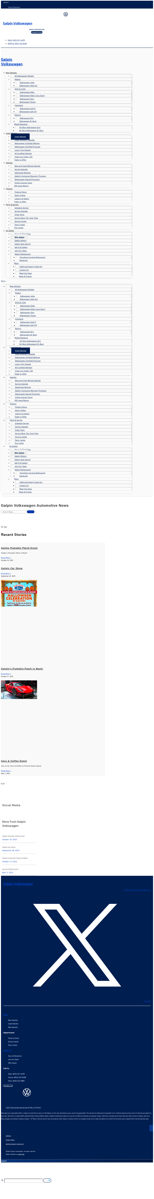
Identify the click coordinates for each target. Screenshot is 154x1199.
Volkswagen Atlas (27, 92)
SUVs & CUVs (20, 89)
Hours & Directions (23, 234)
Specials (9, 162)
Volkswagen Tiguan (27, 102)
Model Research (21, 124)
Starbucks (23, 260)
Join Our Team (21, 250)
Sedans (18, 79)
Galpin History (21, 240)
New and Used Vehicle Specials (27, 166)
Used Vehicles (11, 133)
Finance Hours (21, 192)
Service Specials (21, 169)
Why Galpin (19, 237)
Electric (18, 115)
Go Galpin (10, 230)
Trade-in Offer (20, 160)
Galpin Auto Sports (23, 244)
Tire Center (18, 227)
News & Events (25, 276)
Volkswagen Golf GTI (28, 111)
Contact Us (24, 270)
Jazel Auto (21, 1154)
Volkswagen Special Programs (27, 179)
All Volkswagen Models (24, 76)
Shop (5, 1014)
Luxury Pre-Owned (23, 150)
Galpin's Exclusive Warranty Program (30, 176)
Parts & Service (12, 204)
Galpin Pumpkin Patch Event (19, 548)
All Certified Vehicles (23, 153)
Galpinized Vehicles (23, 172)
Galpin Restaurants (23, 254)
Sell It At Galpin (21, 247)
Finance (9, 188)
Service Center (21, 221)
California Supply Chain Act (30, 266)
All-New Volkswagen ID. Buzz (31, 130)
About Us (7, 1050)
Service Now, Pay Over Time (26, 218)
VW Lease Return (21, 186)
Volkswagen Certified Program (27, 146)
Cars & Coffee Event (14, 761)
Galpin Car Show (12, 568)
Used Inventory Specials (25, 140)
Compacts (19, 105)
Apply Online (20, 195)
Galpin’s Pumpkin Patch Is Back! (22, 668)
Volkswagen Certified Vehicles (27, 143)
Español (5, 2)
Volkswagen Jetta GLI (28, 85)
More (16, 263)
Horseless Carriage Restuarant (32, 257)
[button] (66, 281)
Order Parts (19, 214)
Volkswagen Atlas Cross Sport (32, 95)
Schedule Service (22, 208)
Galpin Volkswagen (17, 23)
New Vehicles (11, 72)
